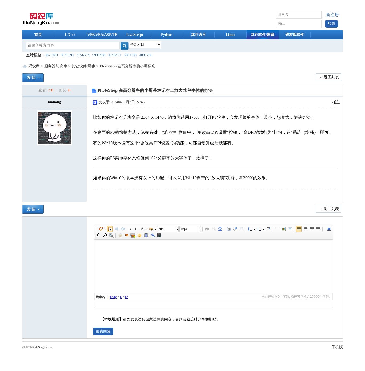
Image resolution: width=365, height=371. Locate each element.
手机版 (337, 347)
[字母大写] (98, 235)
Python (166, 35)
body (113, 297)
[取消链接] (213, 229)
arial (161, 229)
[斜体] (135, 229)
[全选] (228, 229)
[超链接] (206, 229)
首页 (38, 35)
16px (184, 229)
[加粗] (129, 229)
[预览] (111, 235)
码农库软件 (294, 35)
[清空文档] (241, 229)
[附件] (152, 235)
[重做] (122, 229)
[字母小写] (104, 235)
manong (54, 102)
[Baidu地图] (283, 229)
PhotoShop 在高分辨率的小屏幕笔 (127, 66)
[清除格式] (235, 229)
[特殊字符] (219, 229)
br (126, 297)
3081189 (130, 55)
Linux (230, 35)
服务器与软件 (55, 66)
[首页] (41, 18)
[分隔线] (277, 229)
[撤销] (116, 229)
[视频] (146, 235)
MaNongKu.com (43, 347)
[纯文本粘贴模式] (109, 229)
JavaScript (134, 35)
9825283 (51, 55)
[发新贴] (33, 77)
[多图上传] (132, 235)
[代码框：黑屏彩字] (158, 235)
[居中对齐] (311, 229)
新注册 (332, 14)
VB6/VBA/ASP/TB (102, 35)
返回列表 (331, 77)
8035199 (67, 55)
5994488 (98, 55)
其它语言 (198, 35)
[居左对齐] (298, 229)
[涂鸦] (120, 235)
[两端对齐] (318, 229)
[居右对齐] (305, 229)
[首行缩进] (268, 229)
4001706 (145, 55)
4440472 (114, 55)
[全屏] (328, 229)
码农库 (34, 66)
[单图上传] (126, 235)
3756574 (83, 55)
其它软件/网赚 (262, 35)
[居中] (290, 229)
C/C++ (70, 35)
